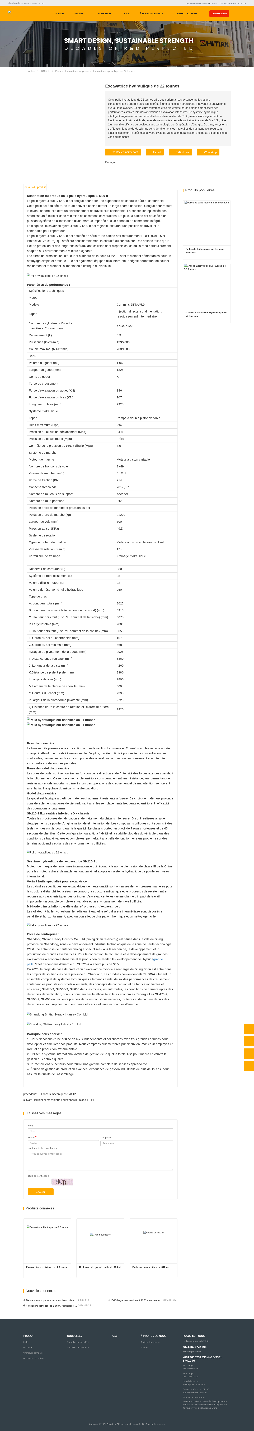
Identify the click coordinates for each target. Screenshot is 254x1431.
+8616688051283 (191, 1368)
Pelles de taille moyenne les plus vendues (205, 251)
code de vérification (38, 1175)
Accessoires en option (33, 1358)
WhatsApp (210, 152)
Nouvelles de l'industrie (78, 1347)
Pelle (25, 1342)
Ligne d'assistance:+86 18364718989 (201, 3)
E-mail (157, 152)
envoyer (40, 1191)
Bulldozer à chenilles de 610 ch (150, 1267)
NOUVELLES (74, 1335)
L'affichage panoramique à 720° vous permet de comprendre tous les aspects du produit (136, 1300)
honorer (144, 1347)
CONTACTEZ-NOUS (186, 13)
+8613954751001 (191, 1376)
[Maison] (22, 14)
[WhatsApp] (249, 1029)
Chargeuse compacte (33, 1353)
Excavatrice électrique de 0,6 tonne (47, 1267)
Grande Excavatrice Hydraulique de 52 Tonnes (207, 314)
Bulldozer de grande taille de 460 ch (100, 1267)
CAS (126, 13)
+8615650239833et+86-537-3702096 (202, 1359)
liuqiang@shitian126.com (195, 1392)
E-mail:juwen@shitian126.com (233, 3)
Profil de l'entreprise (150, 1342)
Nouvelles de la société (78, 1342)
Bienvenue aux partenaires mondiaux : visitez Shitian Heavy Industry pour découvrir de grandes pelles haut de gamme (51, 1300)
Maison (59, 13)
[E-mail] (249, 1053)
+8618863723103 (195, 1347)
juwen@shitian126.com (194, 1384)
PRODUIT (45, 71)
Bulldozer (27, 1347)
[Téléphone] (249, 1041)
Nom (30, 1125)
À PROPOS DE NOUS (153, 1335)
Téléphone (182, 152)
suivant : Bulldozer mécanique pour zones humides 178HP (59, 1099)
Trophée (30, 71)
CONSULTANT (219, 13)
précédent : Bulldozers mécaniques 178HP (49, 1094)
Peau (58, 71)
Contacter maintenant (125, 152)
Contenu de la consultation (42, 1148)
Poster (31, 1137)
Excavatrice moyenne (77, 71)
